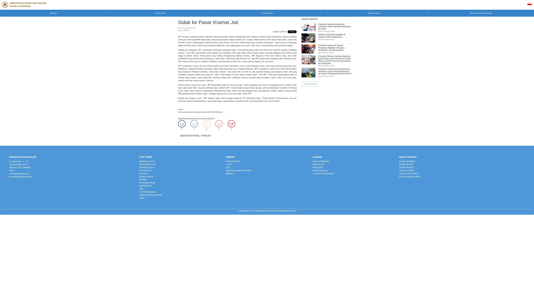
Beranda (53, 13)
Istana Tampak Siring (410, 176)
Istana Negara (406, 167)
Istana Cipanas (406, 170)
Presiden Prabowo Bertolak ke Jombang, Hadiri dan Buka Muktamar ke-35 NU (334, 26)
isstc (141, 198)
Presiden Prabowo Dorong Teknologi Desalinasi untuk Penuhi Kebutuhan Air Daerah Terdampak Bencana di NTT (335, 71)
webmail (230, 173)
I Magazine (317, 167)
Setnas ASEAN (146, 176)
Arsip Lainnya (310, 83)
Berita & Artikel (374, 13)
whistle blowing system (238, 170)
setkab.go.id (145, 170)
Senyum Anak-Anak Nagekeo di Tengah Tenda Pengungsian (331, 35)
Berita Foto (318, 164)
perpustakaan (233, 161)
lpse (228, 167)
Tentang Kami (160, 13)
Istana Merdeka (407, 161)
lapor (229, 164)
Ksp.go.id (143, 173)
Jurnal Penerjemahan (150, 195)
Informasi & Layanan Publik (481, 13)
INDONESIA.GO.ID (147, 161)
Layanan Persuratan (323, 173)
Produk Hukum (267, 13)
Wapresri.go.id (146, 167)
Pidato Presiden (320, 161)
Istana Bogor (406, 164)
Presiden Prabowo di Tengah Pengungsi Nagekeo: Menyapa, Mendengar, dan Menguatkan (331, 47)
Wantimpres (145, 185)
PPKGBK (143, 179)
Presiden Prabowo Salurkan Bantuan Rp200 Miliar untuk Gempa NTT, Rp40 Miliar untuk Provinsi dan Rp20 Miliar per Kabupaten (334, 59)
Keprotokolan (320, 170)
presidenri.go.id (147, 164)
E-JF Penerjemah (147, 192)
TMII (141, 189)
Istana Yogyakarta (409, 173)
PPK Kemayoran (147, 182)
